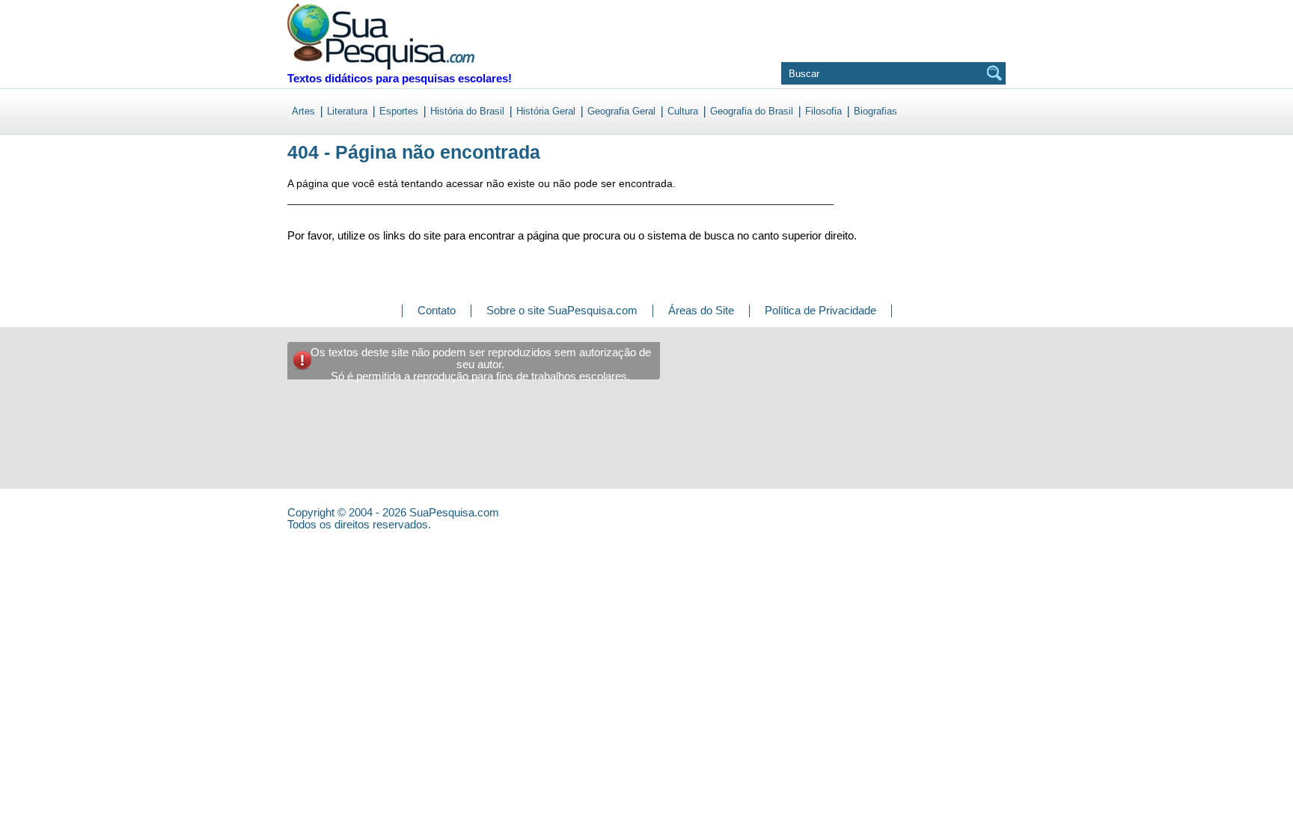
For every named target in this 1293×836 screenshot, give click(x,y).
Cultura (682, 111)
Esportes (398, 111)
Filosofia (823, 111)
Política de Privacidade (820, 310)
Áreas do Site (701, 310)
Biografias (875, 111)
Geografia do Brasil (751, 111)
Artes (303, 111)
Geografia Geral (621, 111)
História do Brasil (467, 111)
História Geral (545, 111)
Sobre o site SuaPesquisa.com (562, 310)
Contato (437, 310)
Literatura (347, 111)
